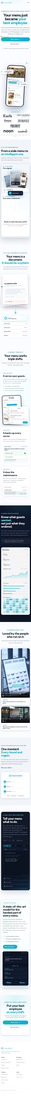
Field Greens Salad (15, 453)
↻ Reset (12, 422)
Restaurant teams (5, 1068)
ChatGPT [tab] (24, 845)
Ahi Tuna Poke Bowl (9, 456)
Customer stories (4, 1074)
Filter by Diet (12, 404)
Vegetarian (17, 412)
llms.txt (17, 1065)
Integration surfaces (20, 1062)
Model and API (19, 1059)
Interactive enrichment (6, 1062)
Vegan (12, 412)
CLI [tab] (7, 845)
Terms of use (19, 1077)
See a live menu (15, 44)
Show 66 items (25, 422)
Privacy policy (19, 1074)
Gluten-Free (22, 412)
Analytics (3, 1065)
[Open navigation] (28, 2)
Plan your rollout (7, 768)
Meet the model (10, 946)
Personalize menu (16, 82)
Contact (2, 1082)
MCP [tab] (15, 845)
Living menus (4, 1059)
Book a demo (15, 39)
